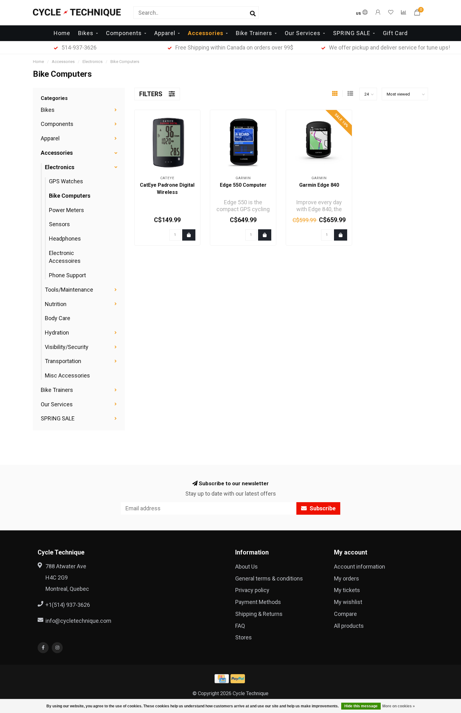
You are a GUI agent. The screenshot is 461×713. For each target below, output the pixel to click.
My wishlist (348, 602)
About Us (246, 566)
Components (124, 33)
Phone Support (67, 275)
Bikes (85, 33)
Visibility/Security (66, 347)
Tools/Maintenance (69, 289)
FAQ (240, 625)
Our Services (303, 33)
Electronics (59, 167)
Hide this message (361, 706)
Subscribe (322, 508)
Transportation (63, 361)
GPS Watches (66, 181)
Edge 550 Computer (243, 185)
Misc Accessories (67, 375)
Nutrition (55, 304)
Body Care (57, 318)
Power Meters (66, 210)
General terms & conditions (269, 578)
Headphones (65, 238)
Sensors (59, 224)
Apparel (164, 33)
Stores (243, 637)
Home (62, 33)
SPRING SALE (351, 33)
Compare (345, 614)
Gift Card (395, 33)
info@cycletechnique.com (78, 620)
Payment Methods (258, 602)
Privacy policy (252, 590)
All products (349, 625)
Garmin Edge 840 (319, 185)
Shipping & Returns (259, 614)
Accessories (205, 33)
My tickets (347, 590)
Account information (359, 566)
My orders (346, 578)
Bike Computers (69, 195)
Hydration (57, 332)
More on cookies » (398, 706)
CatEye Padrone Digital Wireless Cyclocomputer (167, 192)
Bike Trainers (254, 33)
